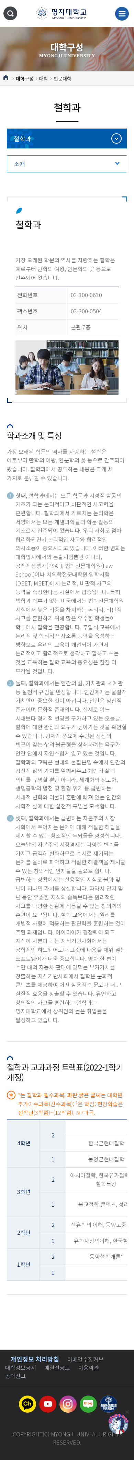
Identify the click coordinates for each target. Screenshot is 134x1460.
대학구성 (25, 78)
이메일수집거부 (85, 1359)
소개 (19, 163)
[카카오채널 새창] (27, 1400)
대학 (43, 78)
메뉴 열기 (122, 14)
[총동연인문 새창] (108, 1400)
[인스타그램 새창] (68, 1400)
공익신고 (15, 1376)
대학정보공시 (20, 1367)
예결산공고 (57, 1367)
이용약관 (88, 1367)
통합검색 (10, 13)
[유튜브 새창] (47, 1400)
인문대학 (62, 78)
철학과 (22, 138)
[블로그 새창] (88, 1400)
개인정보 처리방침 (35, 1358)
